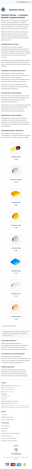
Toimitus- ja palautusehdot (7, 419)
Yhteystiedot (4, 414)
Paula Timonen (14, 401)
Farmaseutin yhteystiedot (7, 417)
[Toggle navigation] (29, 10)
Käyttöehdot (4, 431)
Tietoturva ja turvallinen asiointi (8, 438)
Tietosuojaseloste (5, 426)
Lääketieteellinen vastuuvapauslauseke (10, 433)
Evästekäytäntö (4, 428)
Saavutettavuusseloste (6, 435)
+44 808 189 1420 (22, 2)
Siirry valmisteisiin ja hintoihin (9, 325)
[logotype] (3, 9)
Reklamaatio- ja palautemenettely (9, 440)
